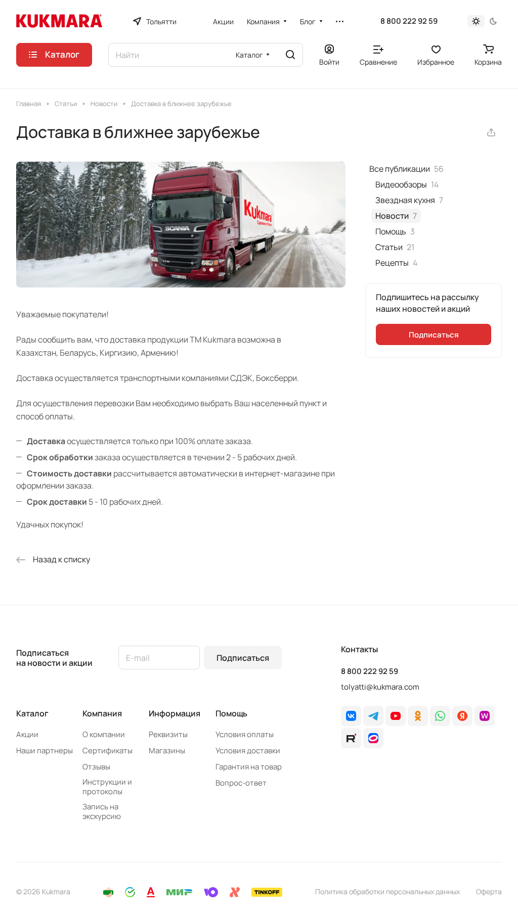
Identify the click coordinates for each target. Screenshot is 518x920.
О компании (103, 734)
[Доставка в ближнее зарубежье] (181, 284)
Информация (174, 713)
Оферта (489, 891)
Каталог (32, 713)
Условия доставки (247, 750)
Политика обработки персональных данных (387, 891)
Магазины (167, 750)
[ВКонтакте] (351, 716)
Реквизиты (168, 734)
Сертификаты (107, 750)
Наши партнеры (44, 750)
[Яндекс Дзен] (462, 716)
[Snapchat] (351, 738)
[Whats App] (440, 716)
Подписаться (243, 657)
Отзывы (96, 766)
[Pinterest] (484, 716)
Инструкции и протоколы (107, 787)
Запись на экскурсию (101, 811)
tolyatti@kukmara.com (380, 687)
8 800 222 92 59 (409, 21)
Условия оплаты (244, 734)
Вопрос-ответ (241, 783)
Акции (27, 734)
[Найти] (290, 55)
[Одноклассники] (418, 716)
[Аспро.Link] (373, 738)
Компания (102, 713)
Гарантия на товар (248, 766)
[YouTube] (395, 716)
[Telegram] (373, 716)
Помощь (231, 713)
